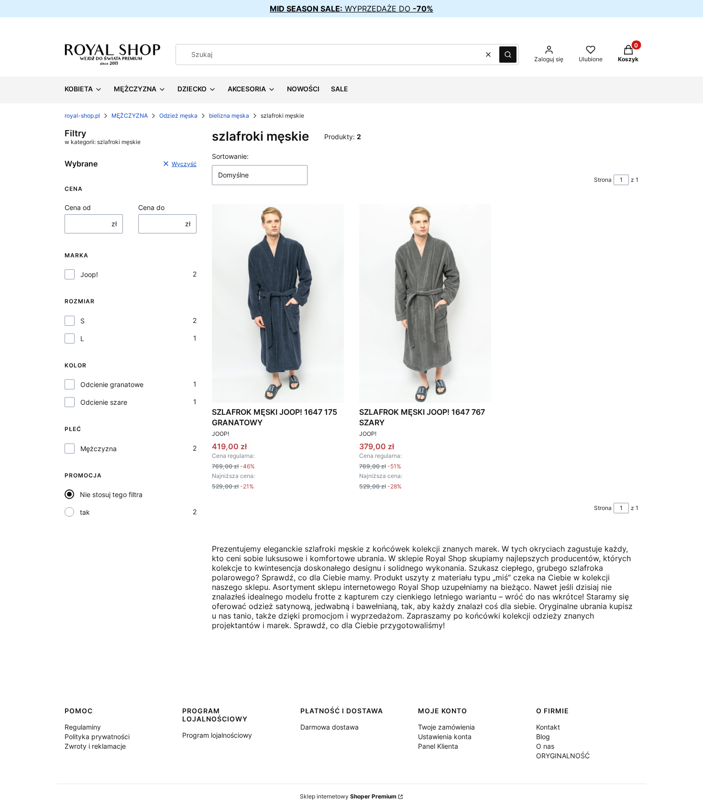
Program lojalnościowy (217, 735)
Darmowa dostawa (329, 727)
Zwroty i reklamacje (95, 746)
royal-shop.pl (82, 115)
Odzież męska (178, 115)
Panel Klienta (438, 746)
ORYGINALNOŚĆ (563, 756)
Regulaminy (83, 727)
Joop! (89, 274)
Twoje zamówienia (446, 727)
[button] (507, 54)
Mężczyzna (98, 448)
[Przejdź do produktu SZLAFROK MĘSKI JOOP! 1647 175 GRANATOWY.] (278, 303)
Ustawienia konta (445, 736)
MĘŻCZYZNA (129, 115)
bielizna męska (229, 115)
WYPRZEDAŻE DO (351, 8)
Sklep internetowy (348, 796)
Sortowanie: (230, 156)
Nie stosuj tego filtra (111, 494)
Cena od (78, 207)
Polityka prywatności (97, 736)
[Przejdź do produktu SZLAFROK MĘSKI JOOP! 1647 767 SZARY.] (425, 303)
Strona (603, 179)
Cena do (151, 207)
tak (85, 512)
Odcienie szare (103, 402)
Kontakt (548, 727)
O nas (545, 746)
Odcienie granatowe (111, 384)
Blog (543, 736)
